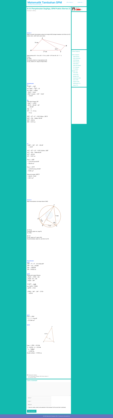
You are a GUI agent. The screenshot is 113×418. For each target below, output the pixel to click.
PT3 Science (76, 67)
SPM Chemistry (76, 58)
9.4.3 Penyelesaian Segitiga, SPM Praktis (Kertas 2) (38, 376)
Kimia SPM (75, 74)
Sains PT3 (75, 85)
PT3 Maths (75, 69)
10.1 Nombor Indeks (32, 377)
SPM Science (76, 61)
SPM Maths (76, 63)
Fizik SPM (75, 72)
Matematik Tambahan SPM (45, 2)
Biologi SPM (76, 76)
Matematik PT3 (76, 83)
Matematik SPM (77, 78)
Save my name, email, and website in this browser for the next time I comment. (47, 407)
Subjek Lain (80, 2)
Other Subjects (70, 2)
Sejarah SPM (76, 81)
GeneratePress (67, 416)
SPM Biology (76, 60)
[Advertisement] (48, 23)
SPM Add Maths (77, 65)
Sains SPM (75, 79)
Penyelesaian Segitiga (32, 374)
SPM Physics (76, 56)
